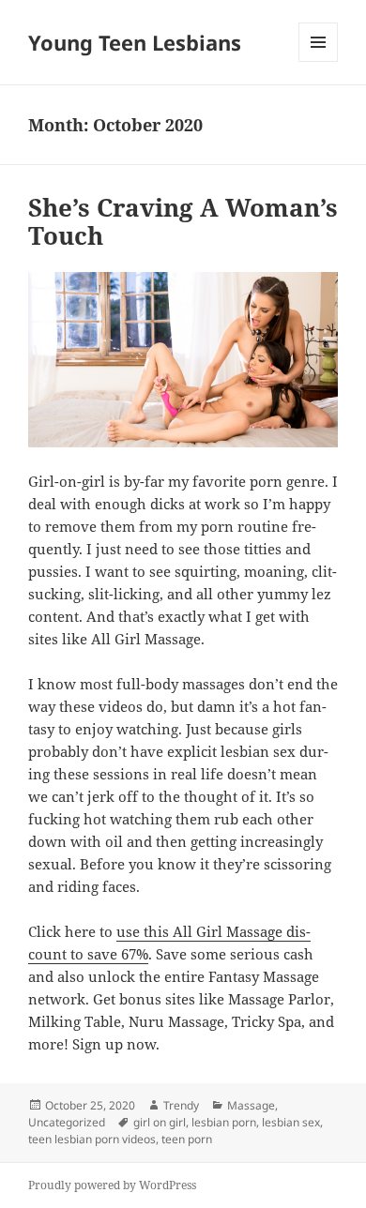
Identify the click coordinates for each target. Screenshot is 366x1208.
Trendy (181, 1105)
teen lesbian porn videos (92, 1139)
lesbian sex (291, 1122)
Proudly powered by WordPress (112, 1185)
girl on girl (159, 1122)
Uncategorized (66, 1122)
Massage (251, 1105)
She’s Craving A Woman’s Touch (183, 221)
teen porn (186, 1139)
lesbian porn (223, 1122)
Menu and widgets (318, 61)
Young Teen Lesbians (134, 42)
